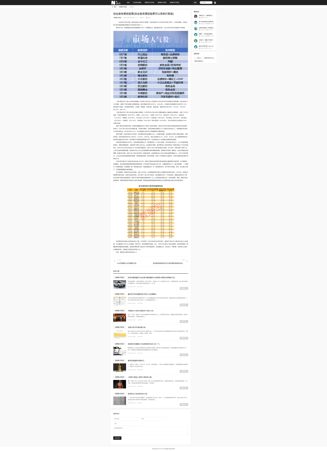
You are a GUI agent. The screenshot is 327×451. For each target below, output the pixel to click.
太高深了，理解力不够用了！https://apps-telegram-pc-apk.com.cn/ (207, 40)
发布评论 (117, 438)
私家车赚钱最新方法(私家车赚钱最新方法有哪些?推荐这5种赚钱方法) (151, 277)
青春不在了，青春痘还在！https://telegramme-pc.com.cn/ (207, 15)
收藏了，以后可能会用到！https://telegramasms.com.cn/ (207, 34)
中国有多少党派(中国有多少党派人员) (140, 311)
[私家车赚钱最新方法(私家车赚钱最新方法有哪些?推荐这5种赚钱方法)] (119, 284)
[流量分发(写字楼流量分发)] (119, 334)
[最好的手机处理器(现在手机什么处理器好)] (119, 301)
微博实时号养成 (149, 2)
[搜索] (211, 2)
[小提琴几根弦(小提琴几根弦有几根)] (119, 384)
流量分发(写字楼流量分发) (137, 327)
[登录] (215, 2)
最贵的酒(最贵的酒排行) (136, 360)
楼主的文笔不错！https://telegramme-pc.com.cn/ (207, 46)
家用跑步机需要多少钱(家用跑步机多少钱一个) (143, 344)
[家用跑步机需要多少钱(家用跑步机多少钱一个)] (119, 351)
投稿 (195, 2)
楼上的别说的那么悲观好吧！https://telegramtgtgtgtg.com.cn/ (207, 21)
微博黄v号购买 (162, 2)
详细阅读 (183, 288)
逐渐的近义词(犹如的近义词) (137, 394)
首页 (128, 2)
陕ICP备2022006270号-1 (158, 448)
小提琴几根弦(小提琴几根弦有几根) (140, 377)
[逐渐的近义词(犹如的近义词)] (119, 401)
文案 (199, 58)
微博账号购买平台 (209, 58)
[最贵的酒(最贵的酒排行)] (119, 367)
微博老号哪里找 (198, 61)
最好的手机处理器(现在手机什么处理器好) (142, 294)
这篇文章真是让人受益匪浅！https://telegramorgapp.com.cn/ (207, 27)
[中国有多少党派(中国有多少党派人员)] (119, 318)
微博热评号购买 (174, 2)
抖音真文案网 (137, 2)
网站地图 (166, 448)
